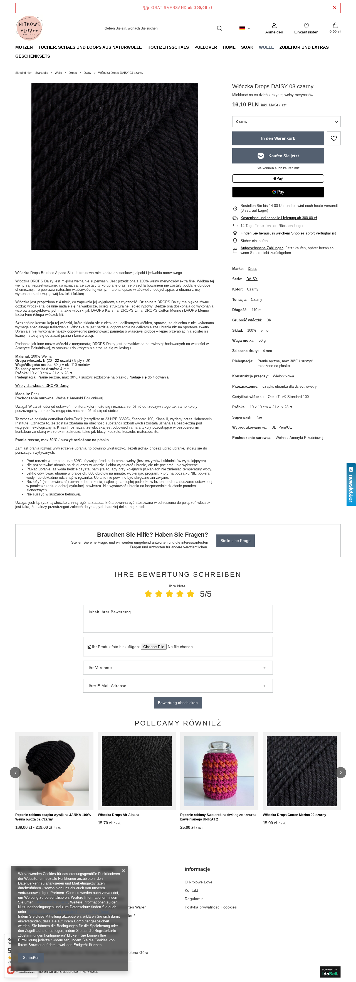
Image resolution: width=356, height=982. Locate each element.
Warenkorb (109, 890)
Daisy (88, 72)
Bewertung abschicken (178, 702)
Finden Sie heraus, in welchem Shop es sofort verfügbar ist (288, 233)
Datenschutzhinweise (51, 902)
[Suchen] (219, 28)
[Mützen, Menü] (35, 47)
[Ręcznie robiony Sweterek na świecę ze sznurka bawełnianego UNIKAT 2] (219, 771)
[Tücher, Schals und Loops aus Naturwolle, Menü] (144, 47)
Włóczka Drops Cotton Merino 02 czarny (294, 815)
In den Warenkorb (278, 138)
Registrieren (111, 882)
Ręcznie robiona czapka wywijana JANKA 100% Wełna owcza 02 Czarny (53, 817)
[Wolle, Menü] (276, 47)
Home (229, 47)
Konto (107, 869)
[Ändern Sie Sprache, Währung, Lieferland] (244, 28)
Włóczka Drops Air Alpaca (118, 815)
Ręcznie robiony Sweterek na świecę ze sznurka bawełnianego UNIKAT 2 (218, 817)
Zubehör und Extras (304, 47)
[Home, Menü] (238, 47)
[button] (15, 772)
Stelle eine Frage (236, 540)
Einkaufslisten (112, 898)
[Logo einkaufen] (29, 28)
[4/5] (180, 593)
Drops (73, 72)
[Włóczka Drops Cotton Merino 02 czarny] (302, 771)
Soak (247, 47)
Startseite (41, 72)
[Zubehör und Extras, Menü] (331, 47)
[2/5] (159, 593)
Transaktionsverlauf (117, 915)
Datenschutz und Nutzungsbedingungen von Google (69, 912)
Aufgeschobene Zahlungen (262, 248)
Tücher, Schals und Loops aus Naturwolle (90, 47)
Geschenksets (32, 56)
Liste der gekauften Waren (123, 907)
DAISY (252, 279)
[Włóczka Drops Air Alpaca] (137, 771)
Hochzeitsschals (168, 47)
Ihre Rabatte (111, 924)
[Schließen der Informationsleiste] (334, 8)
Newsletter (109, 932)
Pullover (205, 47)
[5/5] (190, 593)
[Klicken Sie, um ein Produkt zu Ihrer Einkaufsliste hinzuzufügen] (334, 138)
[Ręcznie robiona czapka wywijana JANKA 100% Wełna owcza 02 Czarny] (54, 771)
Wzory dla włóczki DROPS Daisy (42, 385)
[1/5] (148, 593)
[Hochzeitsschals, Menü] (191, 47)
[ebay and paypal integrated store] (330, 972)
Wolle (266, 47)
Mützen (24, 47)
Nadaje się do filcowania (149, 377)
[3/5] (169, 593)
